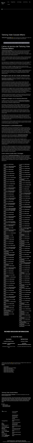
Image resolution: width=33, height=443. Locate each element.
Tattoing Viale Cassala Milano (26, 397)
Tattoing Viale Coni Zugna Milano (9, 369)
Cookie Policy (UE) (18, 440)
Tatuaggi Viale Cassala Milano (6, 397)
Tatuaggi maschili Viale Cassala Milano (21, 398)
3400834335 (7, 435)
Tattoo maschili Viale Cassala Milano (13, 400)
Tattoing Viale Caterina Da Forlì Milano (10, 367)
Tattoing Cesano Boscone (16, 422)
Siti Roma (29, 441)
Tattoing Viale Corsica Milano (8, 370)
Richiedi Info (6, 436)
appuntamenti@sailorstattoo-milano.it (24, 344)
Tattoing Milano (6, 366)
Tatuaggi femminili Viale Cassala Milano (8, 398)
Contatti (8, 4)
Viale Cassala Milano (5, 404)
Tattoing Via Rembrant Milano (6, 405)
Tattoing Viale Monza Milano (6, 406)
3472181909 (4, 343)
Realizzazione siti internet (14, 441)
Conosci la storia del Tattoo (6, 394)
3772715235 (24, 343)
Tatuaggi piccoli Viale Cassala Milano (16, 399)
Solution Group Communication (22, 441)
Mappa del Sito (24, 440)
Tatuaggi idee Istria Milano (16, 428)
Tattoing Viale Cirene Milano (8, 368)
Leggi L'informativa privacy (11, 440)
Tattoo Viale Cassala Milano (16, 397)
